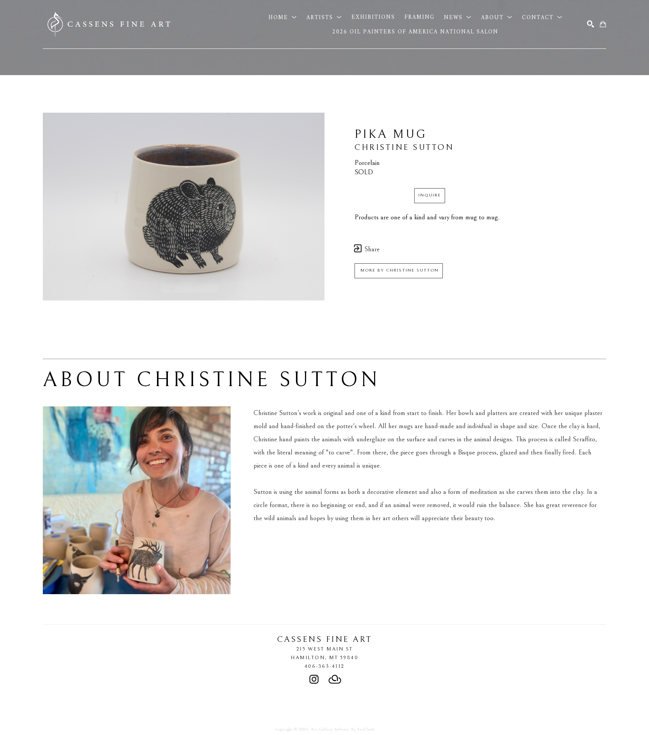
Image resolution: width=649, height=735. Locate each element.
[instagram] (314, 679)
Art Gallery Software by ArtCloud (342, 729)
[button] (283, 17)
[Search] (590, 24)
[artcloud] (335, 679)
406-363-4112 (325, 666)
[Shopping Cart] (603, 24)
